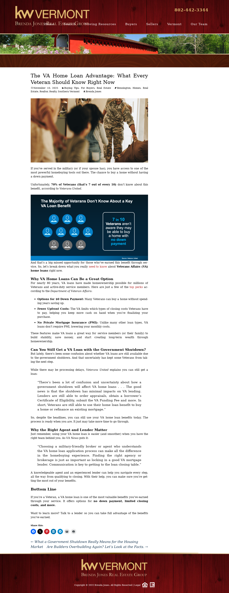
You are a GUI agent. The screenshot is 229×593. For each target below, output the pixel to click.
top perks (136, 287)
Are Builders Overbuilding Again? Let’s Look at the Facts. (97, 547)
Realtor (44, 91)
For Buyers (88, 88)
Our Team (199, 24)
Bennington (124, 88)
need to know (98, 266)
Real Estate (104, 88)
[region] (114, 44)
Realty (52, 91)
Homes (137, 88)
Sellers (152, 24)
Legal (137, 585)
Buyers (131, 24)
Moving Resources (100, 24)
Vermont (174, 24)
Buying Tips (71, 88)
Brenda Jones (93, 91)
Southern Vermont (69, 91)
